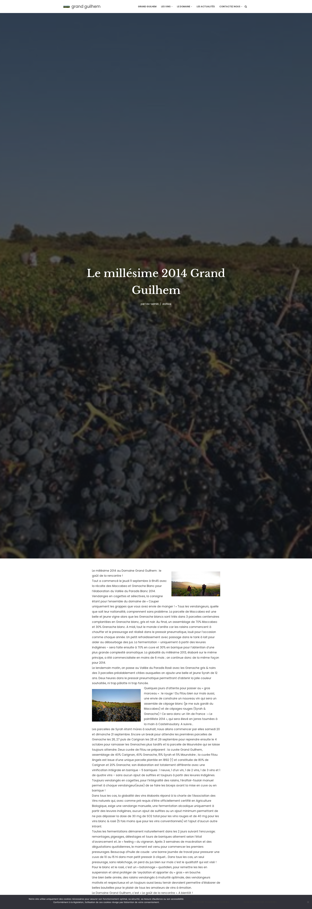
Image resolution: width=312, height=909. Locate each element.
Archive (166, 304)
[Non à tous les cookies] (308, 902)
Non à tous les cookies (260, 902)
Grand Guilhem (147, 6)
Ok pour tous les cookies (210, 902)
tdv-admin (152, 304)
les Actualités (206, 6)
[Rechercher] (246, 6)
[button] (172, 6)
